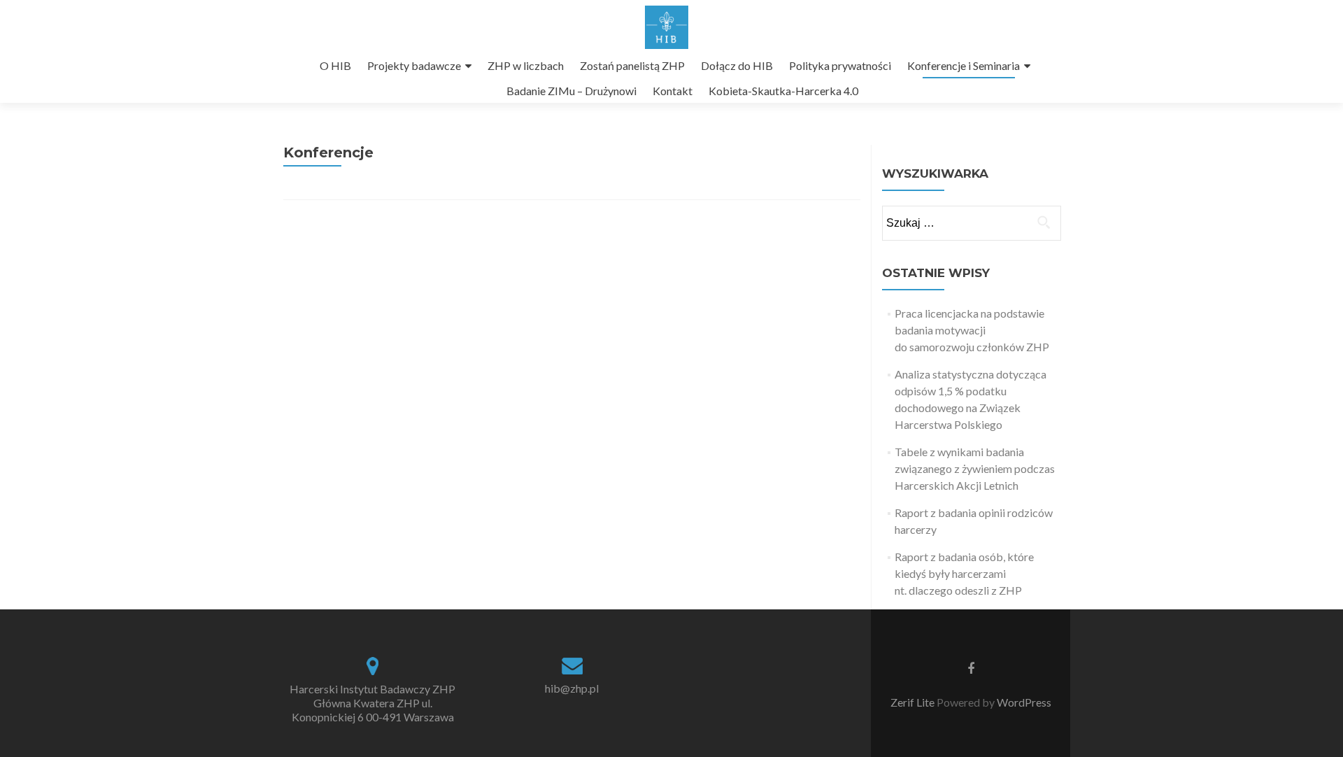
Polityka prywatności (840, 65)
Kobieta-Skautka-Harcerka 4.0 (783, 90)
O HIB (335, 65)
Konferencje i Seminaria (963, 65)
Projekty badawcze (414, 65)
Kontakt (672, 90)
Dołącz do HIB (737, 65)
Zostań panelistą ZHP (632, 65)
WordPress (1023, 702)
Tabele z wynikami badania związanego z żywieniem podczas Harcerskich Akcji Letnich (975, 468)
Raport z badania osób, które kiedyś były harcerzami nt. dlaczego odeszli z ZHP (964, 573)
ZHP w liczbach (526, 65)
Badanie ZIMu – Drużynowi (571, 90)
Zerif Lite (913, 702)
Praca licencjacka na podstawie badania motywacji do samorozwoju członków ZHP (972, 329)
